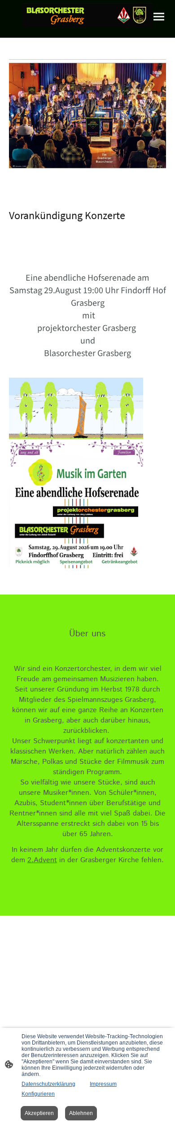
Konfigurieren (38, 1094)
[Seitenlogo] (87, 15)
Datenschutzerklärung (48, 1084)
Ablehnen (81, 1113)
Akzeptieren (39, 1113)
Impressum (103, 1084)
